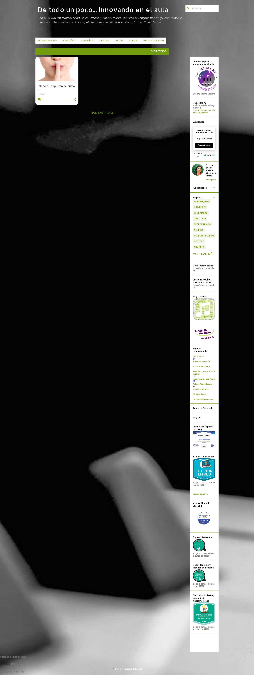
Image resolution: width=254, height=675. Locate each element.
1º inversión (200, 207)
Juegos (133, 41)
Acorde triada (202, 224)
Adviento (199, 247)
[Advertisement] (179, 96)
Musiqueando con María (204, 379)
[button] (74, 100)
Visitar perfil (211, 180)
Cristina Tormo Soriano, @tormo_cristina (211, 170)
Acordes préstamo (204, 235)
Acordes (198, 230)
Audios (119, 41)
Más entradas (102, 112)
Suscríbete (204, 145)
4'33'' (196, 218)
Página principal (47, 41)
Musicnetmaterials (201, 361)
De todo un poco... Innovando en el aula (103, 9)
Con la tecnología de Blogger (129, 669)
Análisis (104, 41)
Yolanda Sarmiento (201, 366)
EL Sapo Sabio (199, 394)
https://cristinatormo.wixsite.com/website (204, 111)
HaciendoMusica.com (203, 399)
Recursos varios (153, 41)
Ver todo (159, 51)
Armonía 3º (69, 41)
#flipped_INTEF (202, 201)
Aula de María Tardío (202, 384)
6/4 (204, 218)
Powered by (198, 155)
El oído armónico (201, 389)
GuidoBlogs (198, 356)
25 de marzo (201, 212)
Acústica (199, 241)
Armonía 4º (87, 41)
